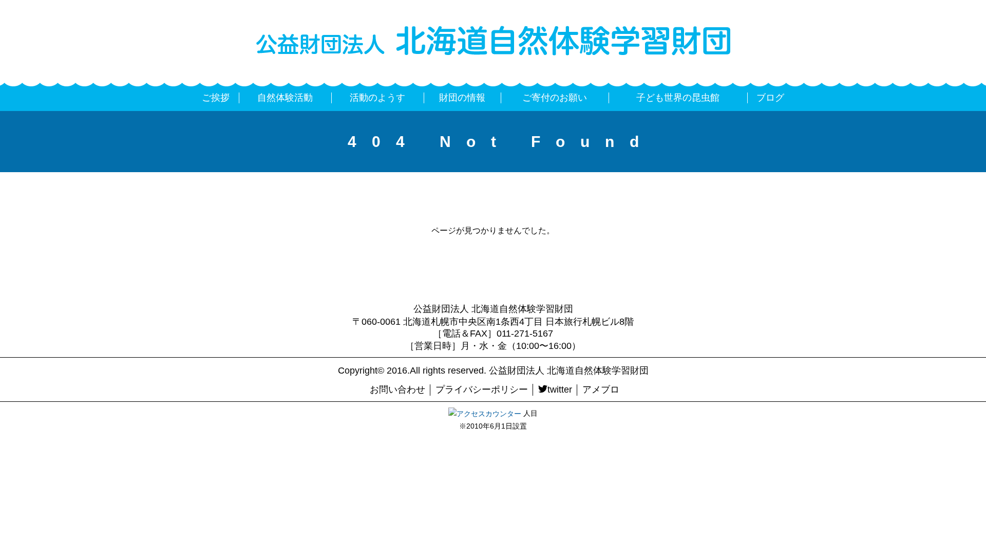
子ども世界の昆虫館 (677, 97)
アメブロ (600, 389)
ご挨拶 (216, 97)
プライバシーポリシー (481, 389)
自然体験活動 (285, 97)
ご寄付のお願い (554, 97)
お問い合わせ (397, 389)
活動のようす (377, 97)
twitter (559, 389)
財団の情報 (462, 97)
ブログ (770, 97)
